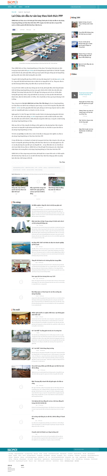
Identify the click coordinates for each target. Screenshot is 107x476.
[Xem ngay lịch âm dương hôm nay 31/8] (21, 282)
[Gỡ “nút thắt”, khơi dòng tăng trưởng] (21, 353)
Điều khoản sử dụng (11, 468)
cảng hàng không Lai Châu (18, 167)
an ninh (33, 116)
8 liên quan (28, 29)
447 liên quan (85, 105)
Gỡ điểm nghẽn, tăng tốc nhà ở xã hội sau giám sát (47, 205)
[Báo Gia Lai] (34, 370)
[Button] (98, 7)
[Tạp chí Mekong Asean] (14, 30)
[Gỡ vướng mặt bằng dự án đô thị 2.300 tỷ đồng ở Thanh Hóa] (21, 422)
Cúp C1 (65, 455)
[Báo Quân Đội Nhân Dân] (33, 225)
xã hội (18, 108)
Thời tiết (84, 453)
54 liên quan (41, 385)
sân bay (45, 167)
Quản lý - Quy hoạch (24, 12)
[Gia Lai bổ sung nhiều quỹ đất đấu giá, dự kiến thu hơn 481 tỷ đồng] (21, 371)
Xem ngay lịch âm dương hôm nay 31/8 (43, 276)
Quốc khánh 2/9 (41, 457)
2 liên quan (41, 316)
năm (73, 457)
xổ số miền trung (79, 459)
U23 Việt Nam (70, 455)
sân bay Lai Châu (30, 169)
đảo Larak (36, 453)
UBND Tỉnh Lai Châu (29, 167)
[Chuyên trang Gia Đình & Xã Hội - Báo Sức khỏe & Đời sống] (33, 405)
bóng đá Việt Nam (77, 453)
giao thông (30, 70)
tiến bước (11, 457)
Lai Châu (40, 167)
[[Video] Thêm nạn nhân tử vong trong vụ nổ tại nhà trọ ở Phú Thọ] (75, 113)
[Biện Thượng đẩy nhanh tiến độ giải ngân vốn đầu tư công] (21, 387)
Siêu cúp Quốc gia (91, 453)
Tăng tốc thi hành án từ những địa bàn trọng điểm (46, 260)
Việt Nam (22, 457)
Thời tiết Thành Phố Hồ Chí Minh (57, 457)
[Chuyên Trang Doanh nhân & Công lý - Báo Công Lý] (33, 246)
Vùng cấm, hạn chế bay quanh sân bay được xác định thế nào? (19, 189)
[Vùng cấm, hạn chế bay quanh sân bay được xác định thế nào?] (20, 181)
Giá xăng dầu (39, 455)
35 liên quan (40, 207)
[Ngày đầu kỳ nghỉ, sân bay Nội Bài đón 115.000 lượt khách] (75, 131)
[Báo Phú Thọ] (34, 332)
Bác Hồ (24, 455)
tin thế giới (70, 453)
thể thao (10, 459)
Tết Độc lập (16, 459)
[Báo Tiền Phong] (80, 27)
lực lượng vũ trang (28, 453)
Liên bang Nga (87, 459)
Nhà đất (14, 12)
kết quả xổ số (68, 457)
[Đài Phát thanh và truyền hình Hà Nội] (80, 105)
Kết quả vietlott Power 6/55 (93, 455)
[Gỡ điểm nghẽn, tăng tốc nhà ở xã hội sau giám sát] (21, 210)
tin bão (40, 453)
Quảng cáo (9, 471)
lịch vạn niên (83, 455)
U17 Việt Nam (67, 459)
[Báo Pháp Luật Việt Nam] (33, 262)
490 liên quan (40, 262)
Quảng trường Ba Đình (18, 453)
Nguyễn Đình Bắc (83, 457)
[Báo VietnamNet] (31, 195)
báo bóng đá (59, 455)
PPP (36, 167)
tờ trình (23, 169)
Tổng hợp (22, 467)
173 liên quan (40, 405)
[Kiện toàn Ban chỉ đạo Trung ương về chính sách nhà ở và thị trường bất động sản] (21, 226)
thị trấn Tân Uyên (16, 169)
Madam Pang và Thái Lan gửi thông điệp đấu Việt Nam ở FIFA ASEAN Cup (85, 55)
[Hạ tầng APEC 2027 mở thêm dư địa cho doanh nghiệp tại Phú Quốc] (21, 248)
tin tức (73, 459)
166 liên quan (42, 350)
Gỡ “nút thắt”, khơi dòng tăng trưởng (43, 348)
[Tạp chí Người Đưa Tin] (33, 420)
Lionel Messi (77, 455)
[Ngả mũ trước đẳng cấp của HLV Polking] (75, 66)
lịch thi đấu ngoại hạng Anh (31, 457)
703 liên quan (42, 370)
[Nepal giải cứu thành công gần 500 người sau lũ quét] (75, 104)
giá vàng (45, 453)
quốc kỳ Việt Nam (37, 459)
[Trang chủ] (13, 2)
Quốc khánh (53, 455)
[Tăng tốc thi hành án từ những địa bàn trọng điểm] (21, 266)
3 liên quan (41, 246)
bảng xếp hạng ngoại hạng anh (57, 459)
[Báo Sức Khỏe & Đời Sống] (13, 193)
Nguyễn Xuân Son (46, 459)
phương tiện (16, 457)
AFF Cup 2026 (30, 459)
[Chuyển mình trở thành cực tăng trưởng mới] (21, 437)
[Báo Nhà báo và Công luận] (80, 49)
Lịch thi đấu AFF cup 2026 (53, 453)
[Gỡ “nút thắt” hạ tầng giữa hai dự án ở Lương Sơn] (21, 336)
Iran (49, 457)
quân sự (59, 79)
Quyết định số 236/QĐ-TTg (54, 167)
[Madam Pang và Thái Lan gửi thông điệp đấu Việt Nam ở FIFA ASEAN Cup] (75, 56)
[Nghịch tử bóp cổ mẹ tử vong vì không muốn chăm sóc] (75, 24)
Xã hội (77, 457)
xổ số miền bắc (47, 455)
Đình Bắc (15, 455)
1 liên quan (85, 124)
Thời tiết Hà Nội (94, 459)
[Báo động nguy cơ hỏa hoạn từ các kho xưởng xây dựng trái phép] (21, 297)
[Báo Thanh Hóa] (33, 350)
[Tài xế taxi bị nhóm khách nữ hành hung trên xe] (75, 95)
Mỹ (46, 457)
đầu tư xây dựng (38, 169)
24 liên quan (85, 96)
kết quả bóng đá (23, 459)
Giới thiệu (9, 467)
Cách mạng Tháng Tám (31, 455)
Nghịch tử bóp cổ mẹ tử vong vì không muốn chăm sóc (86, 24)
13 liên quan (40, 420)
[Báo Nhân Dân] (33, 316)
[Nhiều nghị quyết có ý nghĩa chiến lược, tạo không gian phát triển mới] (21, 318)
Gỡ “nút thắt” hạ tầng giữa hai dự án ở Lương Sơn (47, 330)
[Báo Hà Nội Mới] (33, 207)
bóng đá (10, 455)
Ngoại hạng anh (63, 453)
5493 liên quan (41, 278)
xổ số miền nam (91, 457)
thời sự (19, 455)
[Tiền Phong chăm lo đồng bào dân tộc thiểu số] (56, 181)
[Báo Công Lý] (80, 96)
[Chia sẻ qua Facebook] (13, 162)
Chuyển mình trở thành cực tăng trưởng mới (45, 432)
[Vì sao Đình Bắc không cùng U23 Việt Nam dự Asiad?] (75, 35)
